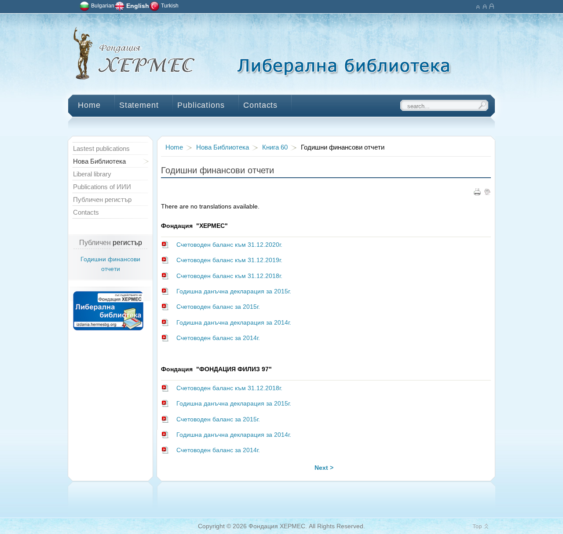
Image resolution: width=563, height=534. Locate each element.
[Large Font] (491, 5)
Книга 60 (275, 147)
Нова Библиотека (222, 147)
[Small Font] (477, 5)
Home (174, 147)
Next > (323, 468)
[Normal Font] (484, 5)
